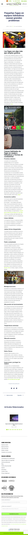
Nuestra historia (4, 446)
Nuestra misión (4, 444)
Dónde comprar (24, 1)
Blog (2, 464)
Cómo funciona (4, 448)
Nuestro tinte (7, 267)
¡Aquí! (19, 194)
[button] (11, 388)
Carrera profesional (5, 462)
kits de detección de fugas (14, 379)
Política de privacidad (6, 466)
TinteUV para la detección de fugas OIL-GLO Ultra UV (13, 212)
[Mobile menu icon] (2, 4)
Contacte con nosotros (6, 452)
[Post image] (14, 418)
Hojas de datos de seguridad (7, 460)
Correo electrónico (6, 499)
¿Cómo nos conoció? (6, 506)
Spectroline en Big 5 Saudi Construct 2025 (14, 424)
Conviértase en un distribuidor (8, 458)
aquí (12, 104)
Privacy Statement (5, 473)
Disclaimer (3, 469)
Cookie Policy (4, 471)
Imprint (3, 467)
